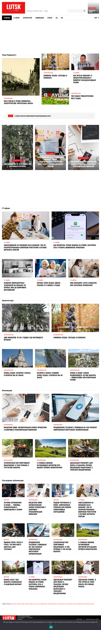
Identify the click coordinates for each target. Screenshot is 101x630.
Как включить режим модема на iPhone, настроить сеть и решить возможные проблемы (74, 246)
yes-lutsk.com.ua (71, 604)
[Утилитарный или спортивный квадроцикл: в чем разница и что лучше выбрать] (17, 448)
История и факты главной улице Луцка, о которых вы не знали (50, 375)
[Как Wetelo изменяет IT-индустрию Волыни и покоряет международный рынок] (85, 62)
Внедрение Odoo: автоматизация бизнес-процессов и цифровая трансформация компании (83, 164)
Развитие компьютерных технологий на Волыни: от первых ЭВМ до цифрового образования (15, 286)
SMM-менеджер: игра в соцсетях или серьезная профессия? (83, 284)
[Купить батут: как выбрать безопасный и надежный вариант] (13, 567)
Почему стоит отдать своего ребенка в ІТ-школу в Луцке (48, 284)
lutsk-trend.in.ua (53, 604)
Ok (51, 627)
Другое (6, 499)
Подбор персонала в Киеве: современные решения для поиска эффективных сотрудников (62, 507)
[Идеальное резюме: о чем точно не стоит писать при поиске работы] (87, 567)
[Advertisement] (50, 35)
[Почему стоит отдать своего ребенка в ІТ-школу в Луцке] (50, 268)
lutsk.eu (14, 604)
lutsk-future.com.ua (31, 604)
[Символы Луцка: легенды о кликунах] (55, 62)
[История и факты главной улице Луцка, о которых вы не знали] (50, 358)
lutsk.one (62, 604)
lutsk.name (20, 604)
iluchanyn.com (89, 604)
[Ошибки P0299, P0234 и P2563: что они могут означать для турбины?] (13, 530)
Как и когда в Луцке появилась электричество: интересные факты (18, 102)
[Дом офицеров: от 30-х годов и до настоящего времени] (17, 147)
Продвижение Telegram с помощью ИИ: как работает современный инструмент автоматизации (75, 428)
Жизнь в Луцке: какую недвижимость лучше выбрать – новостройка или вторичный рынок (83, 376)
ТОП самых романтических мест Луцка (82, 97)
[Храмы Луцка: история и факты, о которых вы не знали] (17, 358)
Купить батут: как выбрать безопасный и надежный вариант (13, 581)
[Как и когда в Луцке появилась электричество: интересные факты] (21, 77)
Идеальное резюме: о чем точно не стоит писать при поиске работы (87, 583)
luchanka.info (43, 604)
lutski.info (81, 604)
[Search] (84, 10)
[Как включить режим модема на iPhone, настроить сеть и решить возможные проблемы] (75, 225)
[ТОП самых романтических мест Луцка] (55, 96)
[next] (91, 116)
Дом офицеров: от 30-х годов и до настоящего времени (17, 165)
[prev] (88, 116)
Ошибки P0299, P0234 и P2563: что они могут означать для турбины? (13, 545)
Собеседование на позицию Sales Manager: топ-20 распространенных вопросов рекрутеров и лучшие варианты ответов (50, 162)
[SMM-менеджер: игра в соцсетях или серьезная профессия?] (83, 268)
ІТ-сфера (76, 72)
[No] (99, 625)
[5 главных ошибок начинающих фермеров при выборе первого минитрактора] (50, 448)
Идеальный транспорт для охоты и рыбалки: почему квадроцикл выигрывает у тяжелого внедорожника (81, 466)
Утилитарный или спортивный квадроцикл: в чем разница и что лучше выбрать (16, 465)
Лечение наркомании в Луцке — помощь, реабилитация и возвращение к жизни (13, 506)
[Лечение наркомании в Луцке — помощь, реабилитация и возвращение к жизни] (13, 490)
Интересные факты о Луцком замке (28, 116)
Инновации (8, 98)
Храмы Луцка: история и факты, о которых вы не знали (17, 374)
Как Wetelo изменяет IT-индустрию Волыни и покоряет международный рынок (84, 79)
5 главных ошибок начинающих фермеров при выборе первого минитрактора (49, 465)
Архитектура (92, 8)
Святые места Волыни (92, 11)
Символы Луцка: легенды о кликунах (55, 76)
